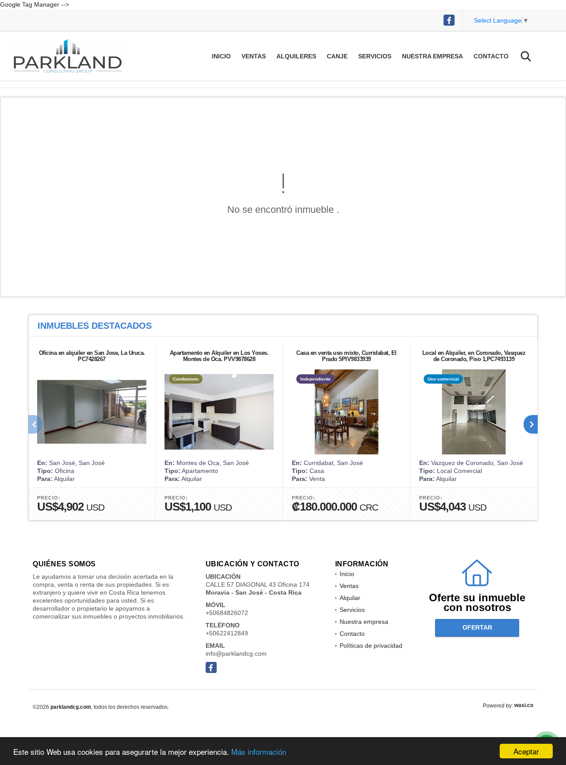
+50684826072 (227, 612)
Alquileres (296, 56)
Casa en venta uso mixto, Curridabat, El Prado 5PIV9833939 (346, 356)
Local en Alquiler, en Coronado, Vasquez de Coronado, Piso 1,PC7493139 (474, 356)
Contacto (491, 56)
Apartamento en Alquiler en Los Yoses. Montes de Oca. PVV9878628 (219, 356)
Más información (258, 751)
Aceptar (526, 751)
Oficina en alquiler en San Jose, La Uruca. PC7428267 (92, 356)
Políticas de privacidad (371, 645)
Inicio (221, 56)
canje (337, 56)
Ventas (253, 56)
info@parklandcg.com (236, 653)
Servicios (374, 56)
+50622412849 (227, 633)
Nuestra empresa (432, 56)
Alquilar (350, 597)
